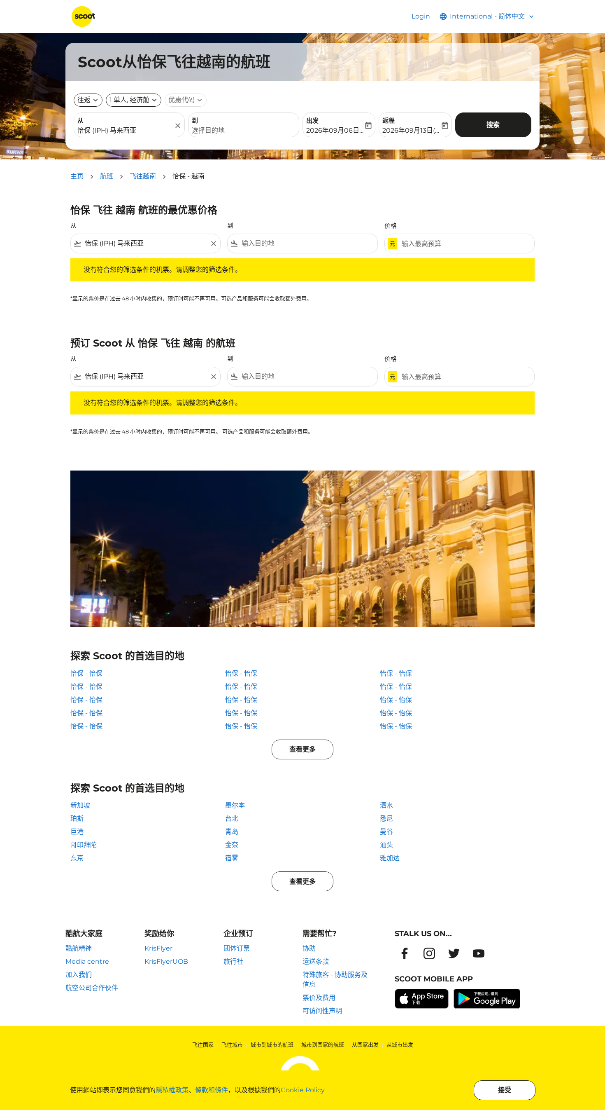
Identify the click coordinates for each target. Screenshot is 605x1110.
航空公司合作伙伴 (91, 988)
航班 (106, 176)
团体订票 (236, 948)
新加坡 (80, 805)
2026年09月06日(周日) (334, 130)
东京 (77, 858)
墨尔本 (235, 805)
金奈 (231, 845)
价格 (390, 225)
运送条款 (315, 961)
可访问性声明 (322, 1011)
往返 (84, 100)
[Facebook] (404, 953)
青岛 (231, 832)
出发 (312, 120)
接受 (504, 1090)
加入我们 (78, 975)
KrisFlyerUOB (166, 961)
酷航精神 (78, 948)
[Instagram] (429, 953)
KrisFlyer (158, 948)
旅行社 (233, 961)
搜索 (493, 125)
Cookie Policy (303, 1090)
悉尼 (386, 818)
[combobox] (125, 131)
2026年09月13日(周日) (411, 130)
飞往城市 (232, 1044)
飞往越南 (143, 176)
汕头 (386, 845)
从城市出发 (399, 1044)
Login (421, 16)
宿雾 (231, 858)
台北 (231, 818)
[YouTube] (479, 953)
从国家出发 (365, 1044)
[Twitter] (454, 953)
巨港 (77, 832)
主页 (77, 176)
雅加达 (390, 858)
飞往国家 (203, 1044)
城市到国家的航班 (322, 1044)
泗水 (386, 805)
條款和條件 (211, 1090)
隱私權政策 (172, 1090)
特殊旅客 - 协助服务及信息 (335, 979)
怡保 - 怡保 (86, 673)
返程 (388, 120)
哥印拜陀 (83, 845)
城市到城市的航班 (272, 1044)
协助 (309, 948)
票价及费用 (318, 998)
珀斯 (77, 818)
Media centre (87, 961)
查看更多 (302, 749)
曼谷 (386, 832)
